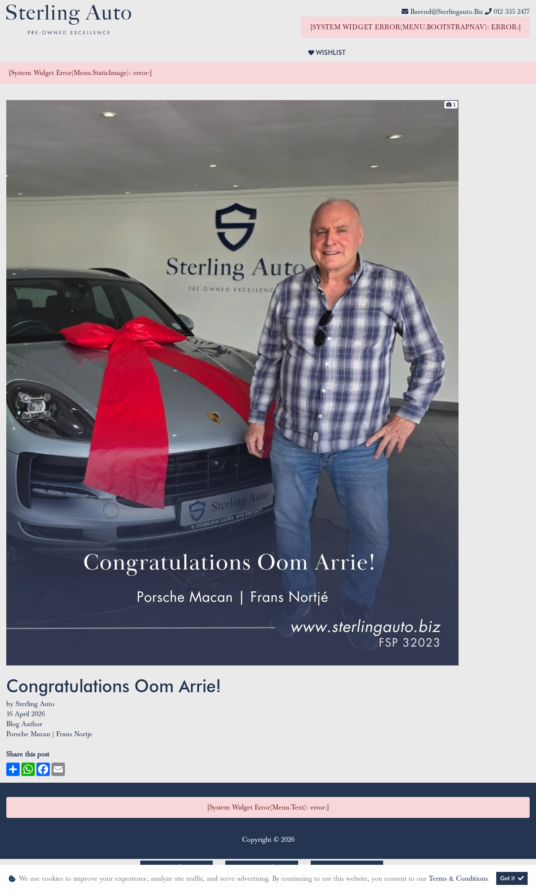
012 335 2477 (512, 12)
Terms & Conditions (458, 878)
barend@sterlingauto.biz (446, 12)
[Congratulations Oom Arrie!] (232, 382)
